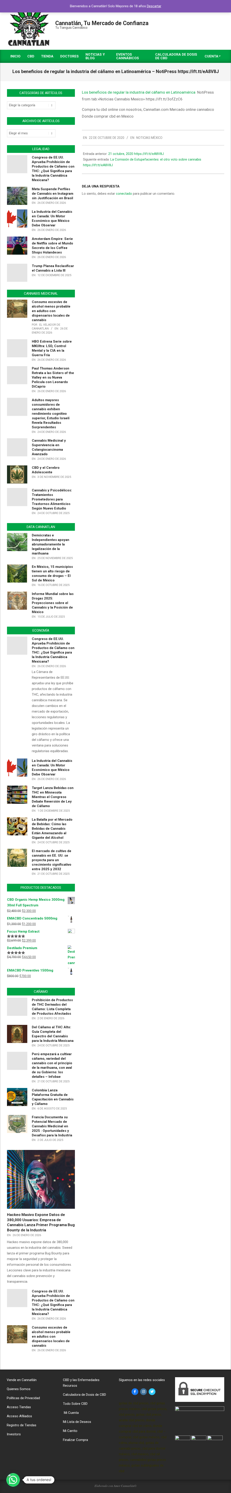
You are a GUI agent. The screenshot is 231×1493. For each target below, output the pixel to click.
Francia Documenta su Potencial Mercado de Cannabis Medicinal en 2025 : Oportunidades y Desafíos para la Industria (52, 1126)
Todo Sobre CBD (75, 1404)
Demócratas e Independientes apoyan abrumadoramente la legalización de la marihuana (50, 544)
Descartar (154, 6)
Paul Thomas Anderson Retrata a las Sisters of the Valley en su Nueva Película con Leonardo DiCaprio (53, 377)
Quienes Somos (18, 1389)
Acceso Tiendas (19, 1407)
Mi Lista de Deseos (77, 1422)
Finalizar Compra (75, 1440)
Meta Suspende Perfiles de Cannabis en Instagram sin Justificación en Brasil (52, 193)
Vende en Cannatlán (22, 1380)
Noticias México (149, 138)
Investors (14, 1434)
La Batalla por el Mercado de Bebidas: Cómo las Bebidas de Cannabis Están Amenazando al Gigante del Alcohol (52, 829)
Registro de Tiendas (21, 1425)
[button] (13, 1480)
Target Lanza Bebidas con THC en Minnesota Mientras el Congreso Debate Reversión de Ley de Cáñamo (53, 797)
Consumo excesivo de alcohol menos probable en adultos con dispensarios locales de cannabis (51, 311)
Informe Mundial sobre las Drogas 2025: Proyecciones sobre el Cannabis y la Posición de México (53, 603)
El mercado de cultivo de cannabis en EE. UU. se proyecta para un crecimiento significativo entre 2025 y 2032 (51, 860)
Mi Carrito (70, 1431)
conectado (124, 194)
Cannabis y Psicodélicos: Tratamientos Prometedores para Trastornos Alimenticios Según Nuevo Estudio (52, 499)
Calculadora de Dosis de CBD (84, 1395)
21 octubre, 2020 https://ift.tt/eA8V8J (136, 154)
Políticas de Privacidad (23, 1398)
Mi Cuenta (71, 1413)
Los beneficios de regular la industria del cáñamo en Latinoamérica (138, 92)
